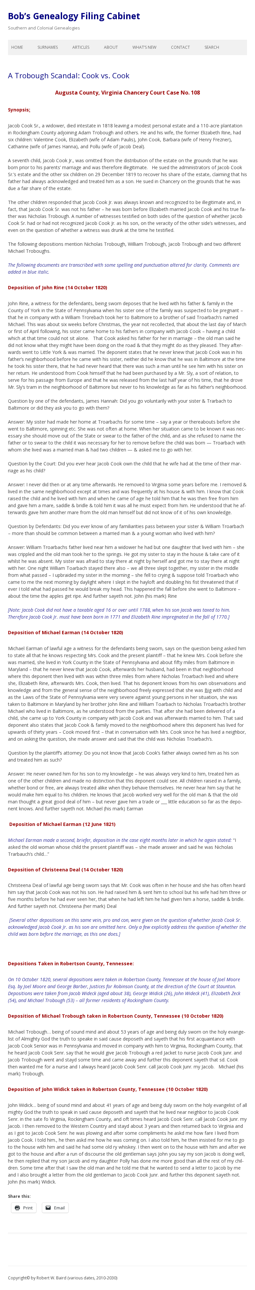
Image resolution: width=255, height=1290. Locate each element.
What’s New (144, 47)
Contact (180, 47)
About (111, 47)
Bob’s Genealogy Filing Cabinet (74, 16)
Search (212, 47)
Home (17, 47)
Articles (80, 47)
